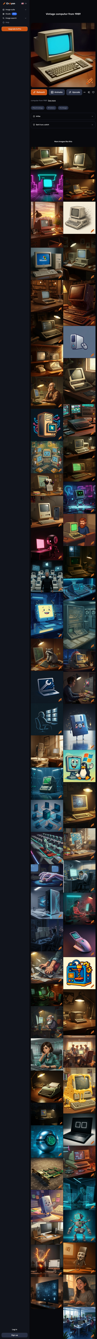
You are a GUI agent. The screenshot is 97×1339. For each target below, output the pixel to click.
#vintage (63, 108)
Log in (14, 1329)
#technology (37, 108)
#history (51, 108)
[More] (84, 92)
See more (52, 101)
